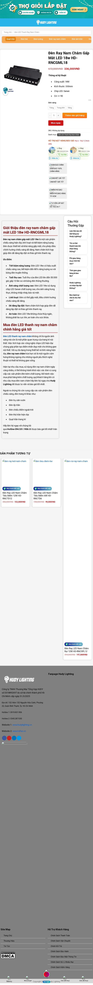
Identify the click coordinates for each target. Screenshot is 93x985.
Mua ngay (56, 123)
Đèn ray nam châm (57, 39)
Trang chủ (8, 32)
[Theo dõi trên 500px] (19, 738)
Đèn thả (24, 39)
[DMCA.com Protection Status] (8, 955)
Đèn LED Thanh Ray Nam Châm (26, 32)
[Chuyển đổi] (82, 233)
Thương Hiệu (9, 941)
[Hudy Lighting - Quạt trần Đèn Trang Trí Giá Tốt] (46, 22)
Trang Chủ (8, 935)
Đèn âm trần (77, 39)
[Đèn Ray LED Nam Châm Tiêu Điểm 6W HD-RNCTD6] (46, 472)
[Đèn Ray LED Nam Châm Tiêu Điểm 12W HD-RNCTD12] (15, 472)
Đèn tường (38, 39)
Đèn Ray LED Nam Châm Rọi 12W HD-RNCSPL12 (77, 650)
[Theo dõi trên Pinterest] (9, 738)
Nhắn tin (54, 158)
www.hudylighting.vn (22, 724)
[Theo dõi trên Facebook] (4, 738)
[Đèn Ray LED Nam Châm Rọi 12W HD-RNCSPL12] (77, 550)
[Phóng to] (5, 93)
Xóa (89, 100)
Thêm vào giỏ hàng (74, 115)
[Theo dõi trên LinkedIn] (14, 738)
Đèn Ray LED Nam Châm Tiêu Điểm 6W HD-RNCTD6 (46, 496)
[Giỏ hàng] (92, 22)
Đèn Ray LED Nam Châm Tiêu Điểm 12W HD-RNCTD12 (15, 496)
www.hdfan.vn (19, 731)
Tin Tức (7, 946)
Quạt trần (11, 39)
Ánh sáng (52, 103)
